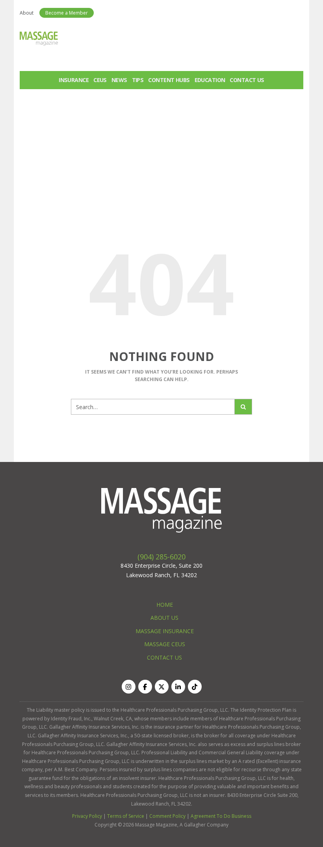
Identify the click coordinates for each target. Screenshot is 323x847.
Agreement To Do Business (221, 816)
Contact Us (247, 80)
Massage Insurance (165, 631)
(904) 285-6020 (161, 556)
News (119, 80)
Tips (138, 80)
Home (164, 604)
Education (210, 80)
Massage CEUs (164, 644)
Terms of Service (125, 816)
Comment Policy (167, 816)
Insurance (74, 80)
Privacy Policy (87, 816)
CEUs (100, 80)
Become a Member (66, 12)
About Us (164, 617)
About (26, 12)
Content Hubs (168, 80)
